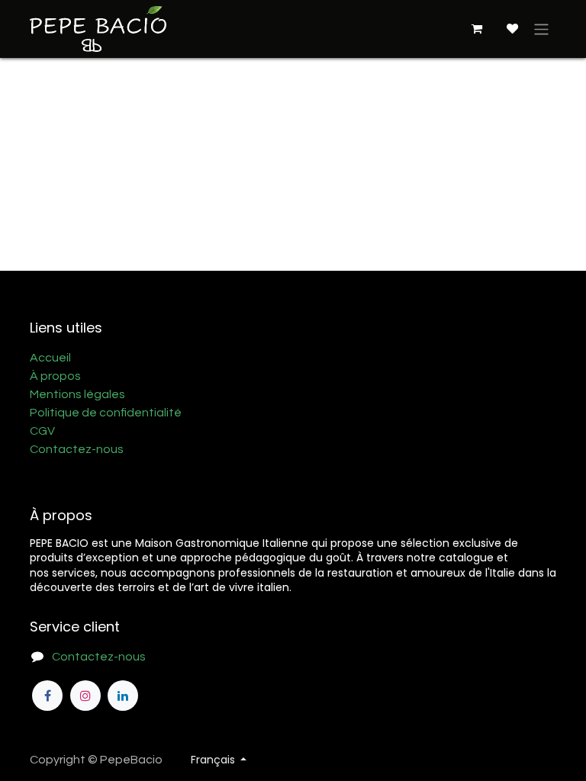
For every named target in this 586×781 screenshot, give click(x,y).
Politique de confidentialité (106, 413)
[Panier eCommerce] (476, 28)
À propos (55, 376)
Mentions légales (77, 394)
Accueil (50, 358)
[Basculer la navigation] (541, 28)
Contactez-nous (77, 449)
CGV (42, 431)
